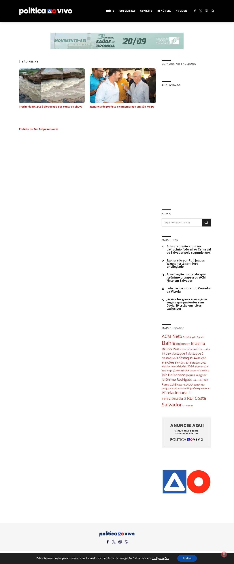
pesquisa (166, 388)
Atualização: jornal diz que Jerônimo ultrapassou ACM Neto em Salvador (186, 277)
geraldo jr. (167, 370)
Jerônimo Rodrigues (177, 379)
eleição (201, 358)
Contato (146, 10)
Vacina (189, 405)
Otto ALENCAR (185, 384)
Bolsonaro (183, 344)
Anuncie (181, 10)
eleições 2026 (202, 366)
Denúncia (164, 10)
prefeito (194, 388)
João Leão (197, 380)
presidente (204, 388)
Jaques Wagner (196, 375)
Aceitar (187, 558)
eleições (168, 362)
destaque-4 (187, 357)
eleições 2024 (185, 366)
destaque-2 (195, 353)
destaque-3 (170, 358)
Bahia (169, 342)
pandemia (199, 384)
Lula (173, 384)
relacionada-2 (174, 398)
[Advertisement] (186, 145)
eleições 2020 (199, 362)
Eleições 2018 (183, 362)
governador (181, 370)
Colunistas (127, 10)
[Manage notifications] (224, 554)
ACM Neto (172, 336)
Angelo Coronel (197, 337)
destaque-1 (179, 353)
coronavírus (193, 349)
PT (164, 392)
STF (184, 405)
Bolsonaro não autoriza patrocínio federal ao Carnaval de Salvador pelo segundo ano (189, 249)
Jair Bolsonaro (173, 374)
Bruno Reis (171, 348)
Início (110, 10)
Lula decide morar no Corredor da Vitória (189, 290)
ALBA (186, 337)
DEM (168, 353)
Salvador (172, 404)
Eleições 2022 (169, 366)
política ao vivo (178, 388)
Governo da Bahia (199, 370)
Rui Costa (196, 398)
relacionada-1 (178, 392)
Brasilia (198, 343)
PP (188, 388)
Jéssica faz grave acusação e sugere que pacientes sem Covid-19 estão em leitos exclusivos (187, 304)
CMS (182, 349)
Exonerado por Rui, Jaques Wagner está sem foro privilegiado (186, 263)
